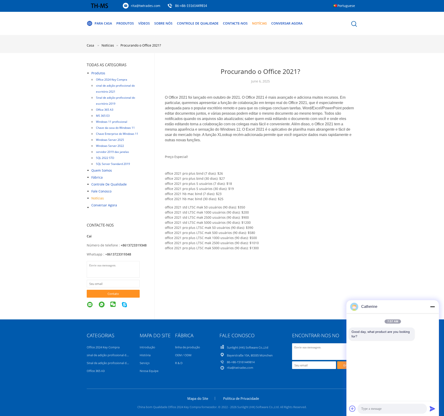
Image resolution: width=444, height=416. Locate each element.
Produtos (125, 23)
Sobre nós (163, 23)
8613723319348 (119, 254)
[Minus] (432, 306)
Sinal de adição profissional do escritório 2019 (115, 101)
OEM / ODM (183, 355)
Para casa (103, 23)
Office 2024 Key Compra (111, 80)
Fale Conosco (101, 191)
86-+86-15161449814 (191, 6)
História (145, 355)
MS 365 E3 (103, 116)
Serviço (145, 363)
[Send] (432, 408)
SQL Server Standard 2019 (113, 164)
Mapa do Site (197, 398)
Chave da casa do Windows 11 (115, 128)
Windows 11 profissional (111, 122)
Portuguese (346, 5)
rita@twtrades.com (145, 5)
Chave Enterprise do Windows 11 (117, 134)
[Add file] (352, 408)
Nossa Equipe (149, 371)
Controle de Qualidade (109, 184)
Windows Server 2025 (110, 140)
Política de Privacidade (241, 398)
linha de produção (187, 347)
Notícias (259, 23)
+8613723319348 (134, 245)
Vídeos (144, 23)
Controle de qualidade (198, 23)
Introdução (147, 347)
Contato (113, 294)
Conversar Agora (286, 23)
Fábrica (97, 177)
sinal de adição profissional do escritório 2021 (115, 89)
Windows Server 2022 (110, 146)
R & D (178, 363)
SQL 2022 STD (105, 158)
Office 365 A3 (104, 110)
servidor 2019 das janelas (112, 152)
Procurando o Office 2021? (140, 45)
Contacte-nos (235, 23)
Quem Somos (101, 170)
